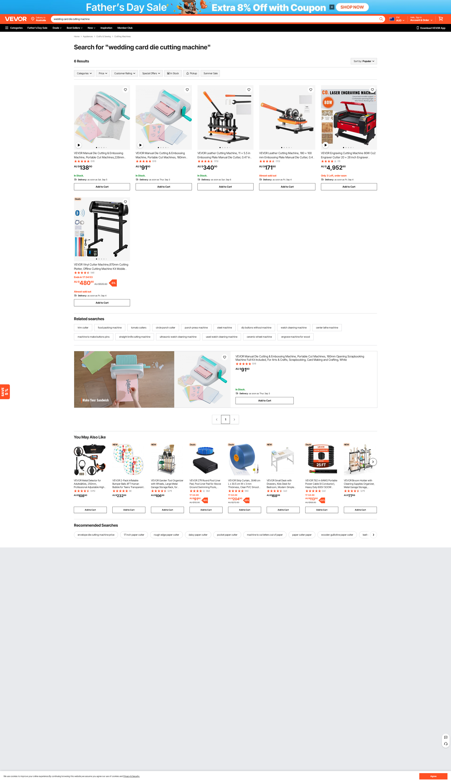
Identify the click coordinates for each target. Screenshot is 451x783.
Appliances (88, 36)
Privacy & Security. (131, 776)
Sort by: (358, 61)
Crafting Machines (122, 36)
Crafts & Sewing (103, 36)
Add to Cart (102, 186)
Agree (433, 776)
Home (76, 36)
